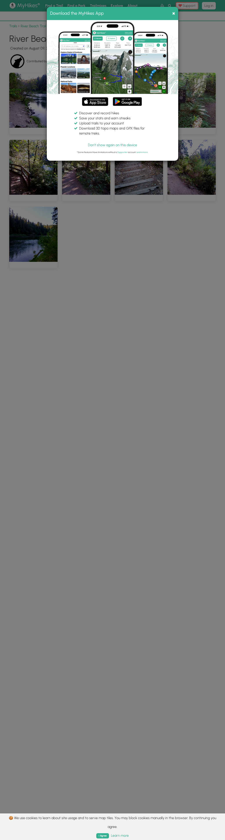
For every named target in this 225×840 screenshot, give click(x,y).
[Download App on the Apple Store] (95, 102)
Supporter (122, 152)
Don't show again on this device (112, 145)
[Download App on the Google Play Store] (127, 99)
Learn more (142, 152)
